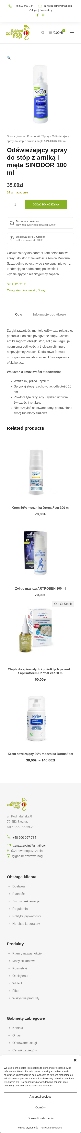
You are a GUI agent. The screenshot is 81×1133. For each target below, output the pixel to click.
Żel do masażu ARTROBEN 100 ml (40, 588)
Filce (15, 990)
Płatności (18, 894)
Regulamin (20, 908)
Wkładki (18, 983)
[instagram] (43, 15)
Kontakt (17, 1028)
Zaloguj (33, 10)
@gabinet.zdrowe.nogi (27, 856)
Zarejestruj (46, 10)
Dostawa (18, 886)
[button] (75, 1060)
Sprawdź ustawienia (40, 1118)
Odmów (40, 1107)
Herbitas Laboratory (26, 923)
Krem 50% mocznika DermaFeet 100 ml (40, 507)
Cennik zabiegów (24, 1050)
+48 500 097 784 (24, 837)
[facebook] (38, 15)
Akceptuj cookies (40, 1096)
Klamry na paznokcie (27, 953)
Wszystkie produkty (25, 998)
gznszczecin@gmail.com (58, 5)
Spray (46, 136)
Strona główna (16, 136)
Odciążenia (20, 975)
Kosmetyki (33, 136)
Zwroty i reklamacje (26, 901)
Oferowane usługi (24, 1043)
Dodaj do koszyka (46, 204)
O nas (16, 1035)
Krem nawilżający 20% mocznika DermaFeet (40, 754)
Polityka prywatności (28, 1127)
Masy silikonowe (24, 961)
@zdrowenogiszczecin (27, 850)
